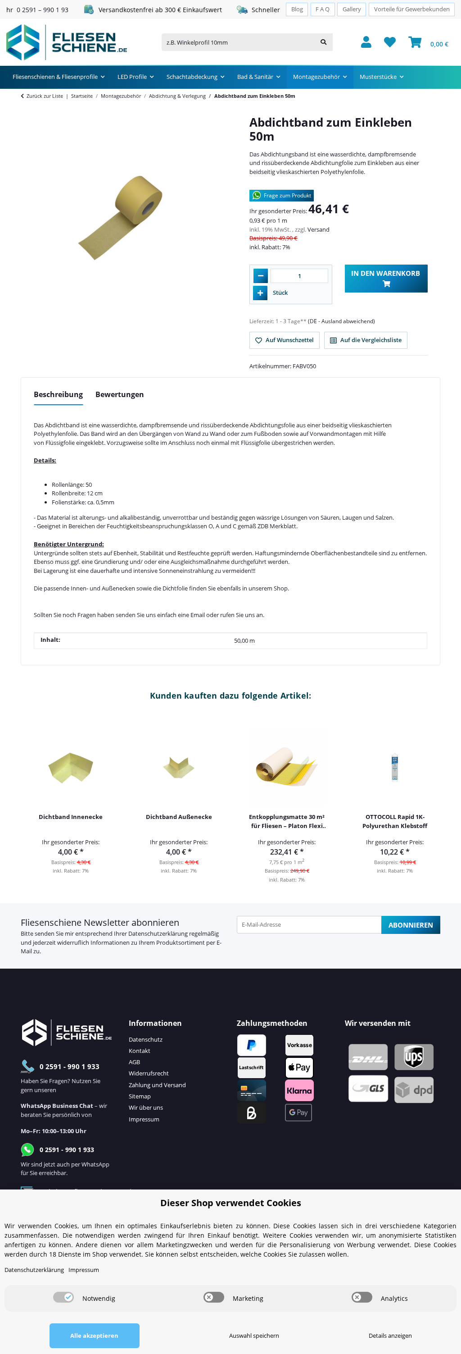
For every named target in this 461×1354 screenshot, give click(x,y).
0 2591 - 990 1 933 (69, 1066)
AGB (134, 1062)
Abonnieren (411, 924)
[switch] (63, 1297)
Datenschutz (146, 1039)
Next (427, 799)
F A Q (323, 9)
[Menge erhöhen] (260, 293)
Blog (297, 9)
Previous (34, 799)
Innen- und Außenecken (103, 588)
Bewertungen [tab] (119, 394)
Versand (318, 229)
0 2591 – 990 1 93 (42, 9)
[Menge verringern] (260, 276)
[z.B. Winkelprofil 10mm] (323, 42)
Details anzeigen (390, 1335)
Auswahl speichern (254, 1335)
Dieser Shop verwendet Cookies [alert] (230, 1203)
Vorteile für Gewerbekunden (412, 9)
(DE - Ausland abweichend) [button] (341, 321)
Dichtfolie (175, 588)
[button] (366, 42)
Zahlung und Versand (157, 1085)
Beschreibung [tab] (58, 394)
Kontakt (139, 1051)
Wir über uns (146, 1107)
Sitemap (140, 1096)
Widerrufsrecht (149, 1073)
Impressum (144, 1119)
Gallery (352, 9)
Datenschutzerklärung (158, 933)
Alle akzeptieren (94, 1335)
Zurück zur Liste (45, 95)
